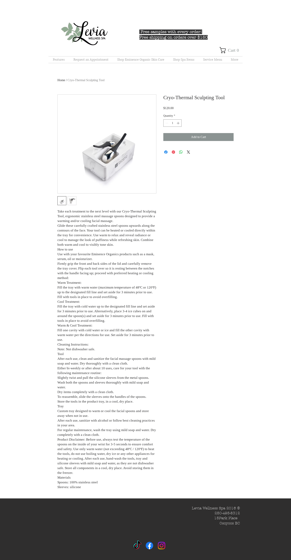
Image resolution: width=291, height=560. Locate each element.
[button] (231, 50)
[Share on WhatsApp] (181, 152)
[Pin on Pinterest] (173, 152)
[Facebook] (149, 545)
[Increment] (178, 123)
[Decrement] (166, 123)
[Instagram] (161, 545)
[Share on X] (188, 152)
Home (61, 80)
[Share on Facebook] (166, 152)
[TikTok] (137, 545)
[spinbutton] (172, 123)
